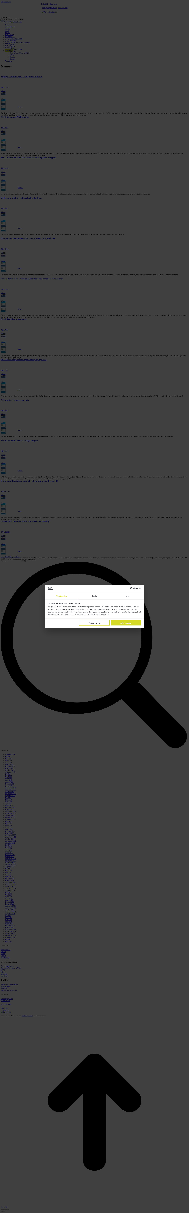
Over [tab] (127, 596)
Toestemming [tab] (61, 596)
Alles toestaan (125, 623)
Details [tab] (94, 596)
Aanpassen (93, 623)
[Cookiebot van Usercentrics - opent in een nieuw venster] (131, 589)
